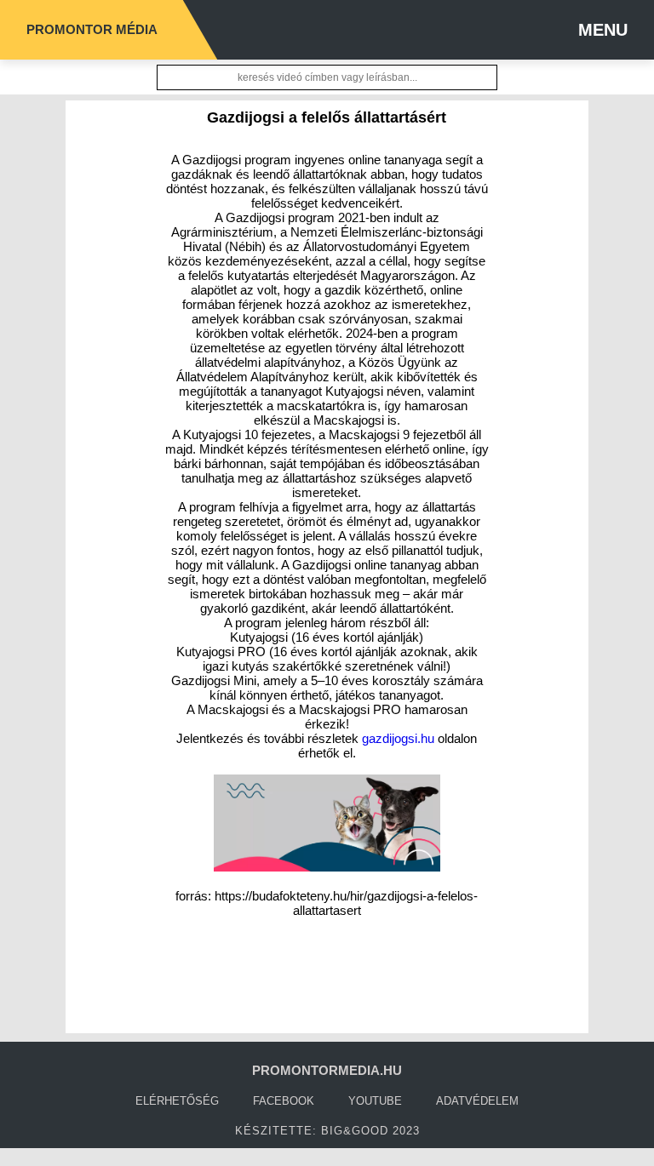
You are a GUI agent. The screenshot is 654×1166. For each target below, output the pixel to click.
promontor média (92, 29)
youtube (375, 1101)
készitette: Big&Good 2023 (327, 1130)
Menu (603, 29)
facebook (283, 1101)
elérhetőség (177, 1101)
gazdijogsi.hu (398, 738)
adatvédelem (477, 1101)
